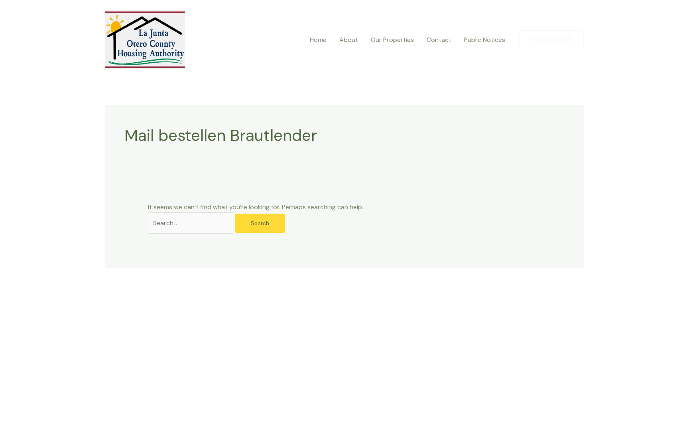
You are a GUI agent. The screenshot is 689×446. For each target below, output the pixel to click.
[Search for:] (191, 223)
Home (318, 40)
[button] (552, 39)
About (348, 40)
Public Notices (484, 40)
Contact (439, 40)
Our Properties (392, 40)
